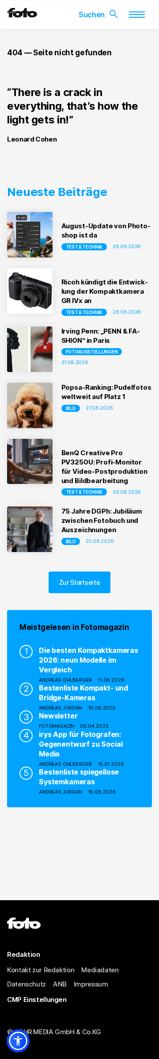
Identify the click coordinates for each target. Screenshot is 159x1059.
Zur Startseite (79, 582)
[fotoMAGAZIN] (22, 15)
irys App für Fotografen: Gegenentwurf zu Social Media (80, 744)
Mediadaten (99, 970)
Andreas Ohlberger (65, 680)
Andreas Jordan (60, 708)
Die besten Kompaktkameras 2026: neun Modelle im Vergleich (88, 660)
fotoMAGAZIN (56, 726)
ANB (60, 984)
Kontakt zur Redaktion (40, 970)
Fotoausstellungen (92, 351)
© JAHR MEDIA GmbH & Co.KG (54, 1032)
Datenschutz (26, 984)
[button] (18, 1041)
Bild (71, 408)
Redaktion (23, 954)
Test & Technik (84, 246)
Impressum (91, 984)
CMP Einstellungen (37, 999)
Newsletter (58, 715)
